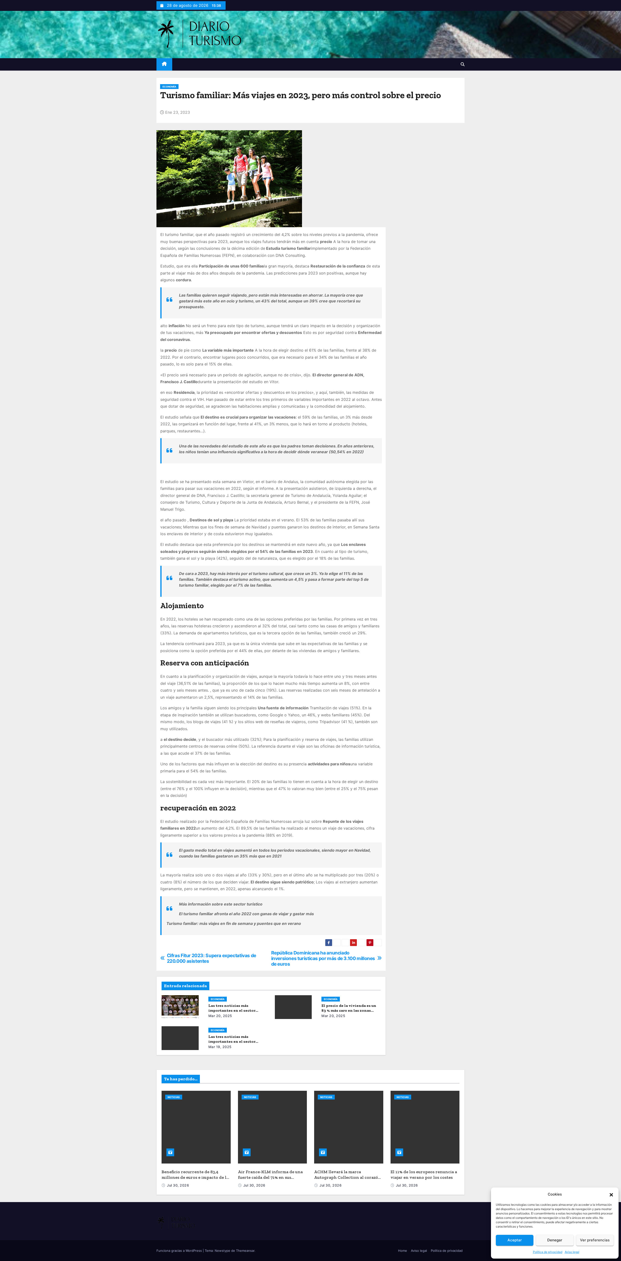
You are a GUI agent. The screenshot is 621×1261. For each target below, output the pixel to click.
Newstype (222, 1251)
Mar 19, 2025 (220, 1047)
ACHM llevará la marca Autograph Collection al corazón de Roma (347, 1177)
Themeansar (245, 1251)
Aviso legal (572, 1252)
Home (402, 1251)
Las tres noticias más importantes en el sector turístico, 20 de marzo (231, 1010)
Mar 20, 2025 (220, 1016)
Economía (169, 86)
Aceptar (514, 1240)
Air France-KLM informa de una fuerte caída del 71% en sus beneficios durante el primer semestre (270, 1180)
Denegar (554, 1240)
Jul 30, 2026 (178, 1185)
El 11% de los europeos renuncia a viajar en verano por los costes (424, 1174)
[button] (611, 1194)
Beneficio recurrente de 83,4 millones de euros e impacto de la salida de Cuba (195, 1177)
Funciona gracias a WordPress (179, 1251)
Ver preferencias (595, 1240)
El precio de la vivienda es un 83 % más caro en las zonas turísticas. (348, 1010)
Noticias (174, 1097)
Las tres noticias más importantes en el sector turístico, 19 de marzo (231, 1041)
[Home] (164, 64)
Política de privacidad (547, 1252)
